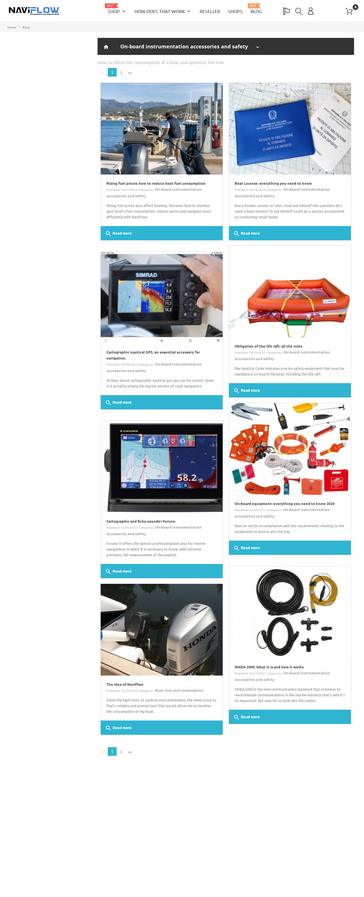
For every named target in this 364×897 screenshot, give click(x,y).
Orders (309, 810)
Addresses (312, 828)
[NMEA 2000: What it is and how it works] (290, 612)
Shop (117, 9)
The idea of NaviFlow (124, 684)
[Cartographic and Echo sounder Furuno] (162, 466)
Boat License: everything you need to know (273, 183)
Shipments (105, 792)
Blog (256, 9)
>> (130, 73)
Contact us (105, 819)
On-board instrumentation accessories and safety (184, 46)
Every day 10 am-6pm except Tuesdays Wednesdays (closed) (180, 798)
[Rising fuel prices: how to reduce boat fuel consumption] (162, 129)
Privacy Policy (108, 845)
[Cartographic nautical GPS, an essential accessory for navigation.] (162, 297)
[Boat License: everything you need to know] (290, 129)
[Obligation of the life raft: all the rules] (290, 291)
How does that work (163, 11)
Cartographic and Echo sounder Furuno (140, 521)
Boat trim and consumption (179, 690)
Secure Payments (111, 810)
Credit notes (314, 819)
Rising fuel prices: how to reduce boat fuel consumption (156, 183)
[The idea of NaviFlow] (162, 630)
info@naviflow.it (29, 824)
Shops (235, 11)
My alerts (311, 845)
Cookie (102, 836)
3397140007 (24, 814)
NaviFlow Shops (110, 828)
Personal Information (322, 792)
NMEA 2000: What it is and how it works (269, 667)
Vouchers (311, 836)
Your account (320, 780)
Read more (118, 233)
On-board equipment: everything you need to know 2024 (284, 504)
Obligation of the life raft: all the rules (268, 346)
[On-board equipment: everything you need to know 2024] (290, 449)
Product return (316, 801)
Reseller (210, 11)
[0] (349, 11)
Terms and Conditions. (115, 801)
